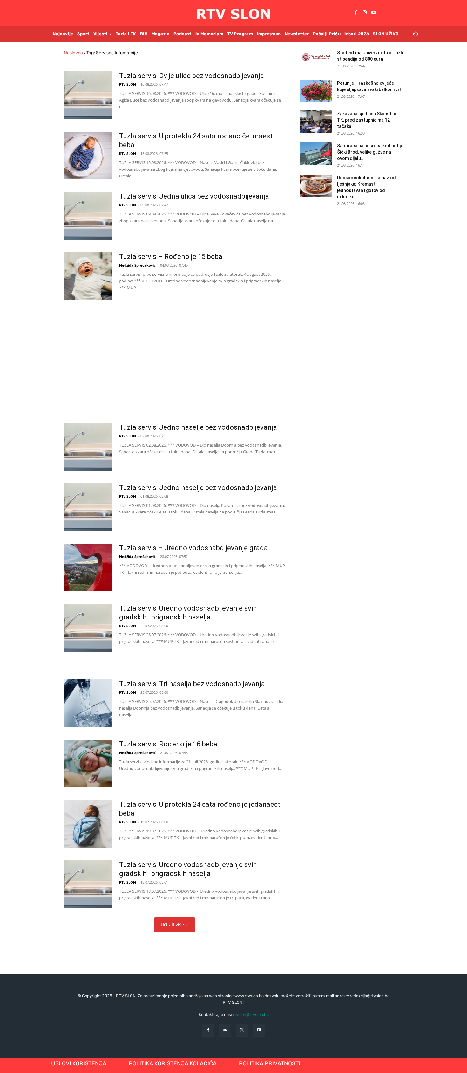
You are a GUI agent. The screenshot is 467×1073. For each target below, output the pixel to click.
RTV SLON (127, 84)
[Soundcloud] (225, 1030)
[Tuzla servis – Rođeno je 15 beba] (88, 276)
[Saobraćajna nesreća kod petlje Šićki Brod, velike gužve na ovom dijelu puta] (316, 153)
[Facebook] (355, 13)
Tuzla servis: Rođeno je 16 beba (168, 744)
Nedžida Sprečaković (137, 265)
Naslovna (73, 53)
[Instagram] (364, 13)
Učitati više (172, 925)
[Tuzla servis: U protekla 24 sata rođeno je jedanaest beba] (88, 824)
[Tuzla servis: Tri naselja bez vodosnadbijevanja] (88, 703)
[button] (415, 33)
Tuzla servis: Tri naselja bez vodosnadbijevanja (192, 684)
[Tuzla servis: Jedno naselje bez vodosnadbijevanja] (88, 447)
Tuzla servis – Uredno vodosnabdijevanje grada (193, 548)
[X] (242, 1030)
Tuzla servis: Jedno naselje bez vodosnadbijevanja (198, 427)
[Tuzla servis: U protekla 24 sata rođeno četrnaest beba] (88, 155)
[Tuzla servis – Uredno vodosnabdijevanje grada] (88, 567)
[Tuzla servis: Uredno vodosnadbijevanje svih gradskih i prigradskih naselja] (88, 628)
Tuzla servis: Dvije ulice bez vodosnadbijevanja (191, 76)
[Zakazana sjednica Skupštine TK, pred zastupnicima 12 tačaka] (316, 121)
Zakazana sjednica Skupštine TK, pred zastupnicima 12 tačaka (367, 120)
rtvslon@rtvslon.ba (251, 1014)
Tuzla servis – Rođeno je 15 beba (170, 257)
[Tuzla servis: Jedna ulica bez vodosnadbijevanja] (88, 216)
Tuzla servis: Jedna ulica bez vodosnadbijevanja (194, 196)
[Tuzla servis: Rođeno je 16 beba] (88, 763)
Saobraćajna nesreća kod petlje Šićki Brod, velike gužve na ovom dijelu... (370, 152)
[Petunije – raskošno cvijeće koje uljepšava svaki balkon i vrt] (316, 91)
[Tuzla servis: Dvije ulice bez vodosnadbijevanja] (88, 95)
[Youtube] (373, 13)
